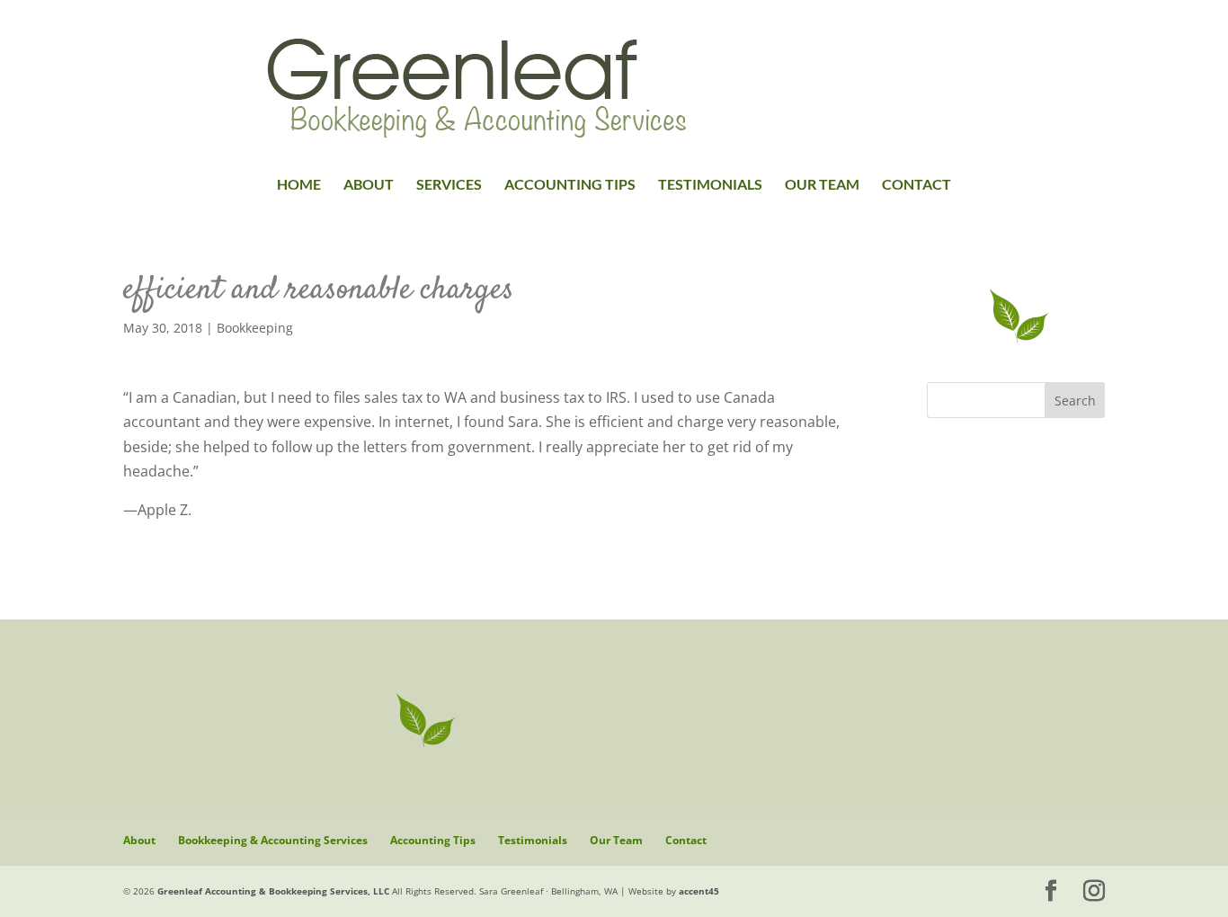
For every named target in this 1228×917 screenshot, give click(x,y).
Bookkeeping (255, 327)
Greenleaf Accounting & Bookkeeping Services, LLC (273, 891)
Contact (916, 185)
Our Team (822, 185)
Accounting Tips (570, 185)
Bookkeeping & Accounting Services (273, 840)
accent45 (699, 891)
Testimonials (710, 185)
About (368, 185)
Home (299, 185)
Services (449, 185)
